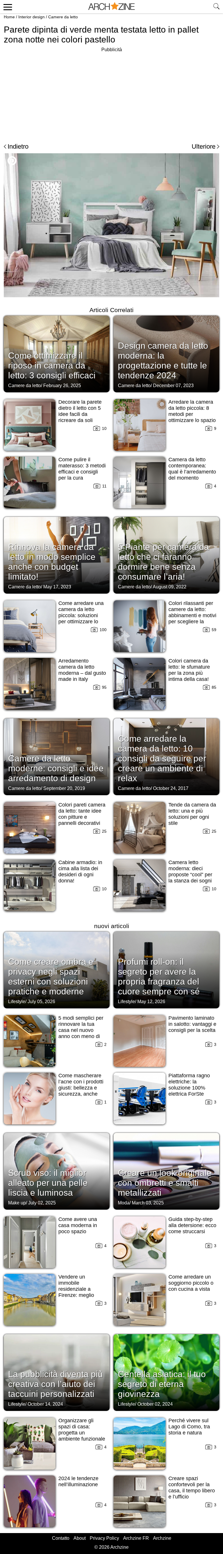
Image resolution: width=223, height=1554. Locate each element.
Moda (124, 1202)
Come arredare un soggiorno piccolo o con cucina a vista (190, 1283)
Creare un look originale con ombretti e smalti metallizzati (165, 1182)
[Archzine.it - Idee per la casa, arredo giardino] (111, 6)
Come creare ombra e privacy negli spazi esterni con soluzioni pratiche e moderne (50, 976)
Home (9, 17)
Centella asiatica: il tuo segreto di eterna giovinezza (162, 1384)
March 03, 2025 (148, 1202)
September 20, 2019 (64, 788)
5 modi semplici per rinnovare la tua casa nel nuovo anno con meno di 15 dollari (80, 1030)
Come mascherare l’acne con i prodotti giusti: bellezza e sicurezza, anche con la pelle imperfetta (80, 1091)
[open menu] (7, 6)
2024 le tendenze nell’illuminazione (78, 1481)
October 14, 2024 (45, 1404)
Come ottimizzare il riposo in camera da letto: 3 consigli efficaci (52, 365)
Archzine (162, 1538)
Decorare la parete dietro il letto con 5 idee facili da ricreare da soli (80, 411)
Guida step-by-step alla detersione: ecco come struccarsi (192, 1225)
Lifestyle (16, 1001)
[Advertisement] (52, 94)
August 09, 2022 (169, 586)
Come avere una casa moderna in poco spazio (77, 1225)
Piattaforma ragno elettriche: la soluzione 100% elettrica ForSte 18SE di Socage (189, 1088)
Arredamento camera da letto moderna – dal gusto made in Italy (82, 670)
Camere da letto (63, 17)
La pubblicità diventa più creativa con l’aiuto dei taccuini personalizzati (55, 1384)
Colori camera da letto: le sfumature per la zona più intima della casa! (189, 670)
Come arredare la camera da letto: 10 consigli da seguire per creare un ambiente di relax (162, 758)
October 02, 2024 (155, 1404)
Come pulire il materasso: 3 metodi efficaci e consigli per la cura (82, 469)
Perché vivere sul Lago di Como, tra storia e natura (189, 1427)
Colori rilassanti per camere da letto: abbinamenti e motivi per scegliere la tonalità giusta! (192, 615)
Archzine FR (136, 1538)
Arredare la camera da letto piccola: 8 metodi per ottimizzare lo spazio (192, 411)
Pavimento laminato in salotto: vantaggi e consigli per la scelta (192, 1024)
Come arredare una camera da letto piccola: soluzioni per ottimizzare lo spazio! (81, 615)
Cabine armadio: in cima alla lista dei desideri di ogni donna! (80, 871)
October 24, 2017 (170, 788)
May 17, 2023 (57, 586)
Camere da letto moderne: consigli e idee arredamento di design (56, 768)
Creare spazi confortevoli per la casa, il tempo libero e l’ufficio (191, 1487)
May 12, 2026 (151, 1001)
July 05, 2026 (41, 1001)
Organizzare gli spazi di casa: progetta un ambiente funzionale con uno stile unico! (81, 1433)
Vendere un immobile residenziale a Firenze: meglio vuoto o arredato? (78, 1289)
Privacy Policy (104, 1538)
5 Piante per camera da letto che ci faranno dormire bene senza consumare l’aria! (163, 561)
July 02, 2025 (42, 1202)
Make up (17, 1202)
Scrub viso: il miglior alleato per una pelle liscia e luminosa (48, 1182)
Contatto (60, 1538)
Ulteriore (203, 146)
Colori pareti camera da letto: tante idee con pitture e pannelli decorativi (81, 814)
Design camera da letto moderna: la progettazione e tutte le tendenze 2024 (163, 360)
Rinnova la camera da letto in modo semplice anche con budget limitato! (52, 561)
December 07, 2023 (173, 385)
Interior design (31, 17)
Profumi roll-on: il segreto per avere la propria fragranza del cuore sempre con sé (159, 976)
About (79, 1538)
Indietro (18, 146)
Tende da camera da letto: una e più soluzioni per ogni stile (192, 814)
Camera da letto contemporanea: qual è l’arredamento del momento (192, 469)
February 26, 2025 (62, 385)
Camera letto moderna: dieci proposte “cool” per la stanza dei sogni (190, 871)
